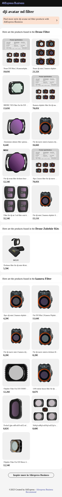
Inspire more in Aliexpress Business (31, 475)
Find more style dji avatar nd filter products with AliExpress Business (26, 20)
